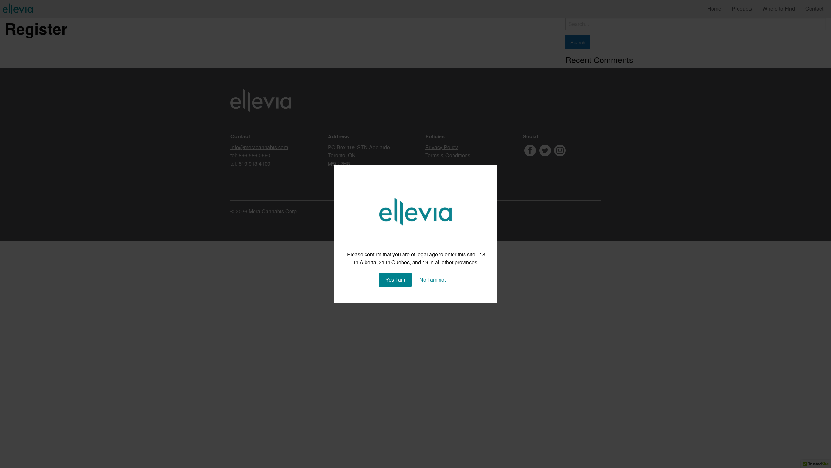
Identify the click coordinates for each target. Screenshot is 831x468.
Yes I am (395, 279)
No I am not (432, 279)
